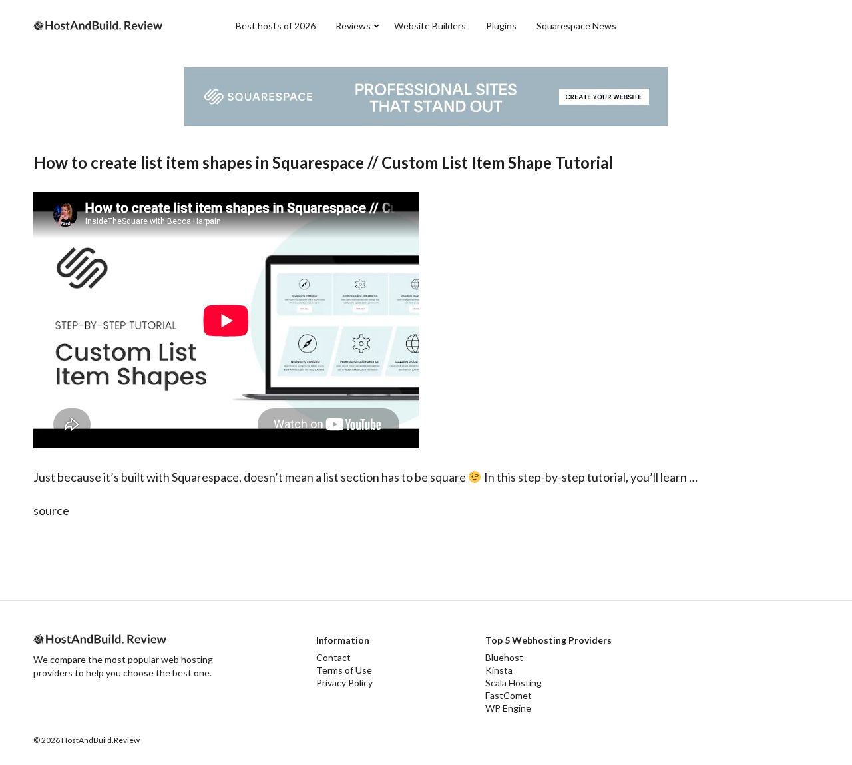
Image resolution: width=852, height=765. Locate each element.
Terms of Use (344, 670)
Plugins (501, 25)
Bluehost (504, 657)
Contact (333, 657)
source (51, 510)
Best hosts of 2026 (276, 25)
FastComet (508, 695)
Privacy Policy (344, 682)
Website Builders (430, 25)
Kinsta (499, 670)
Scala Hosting (513, 682)
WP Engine (508, 708)
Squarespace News (576, 25)
